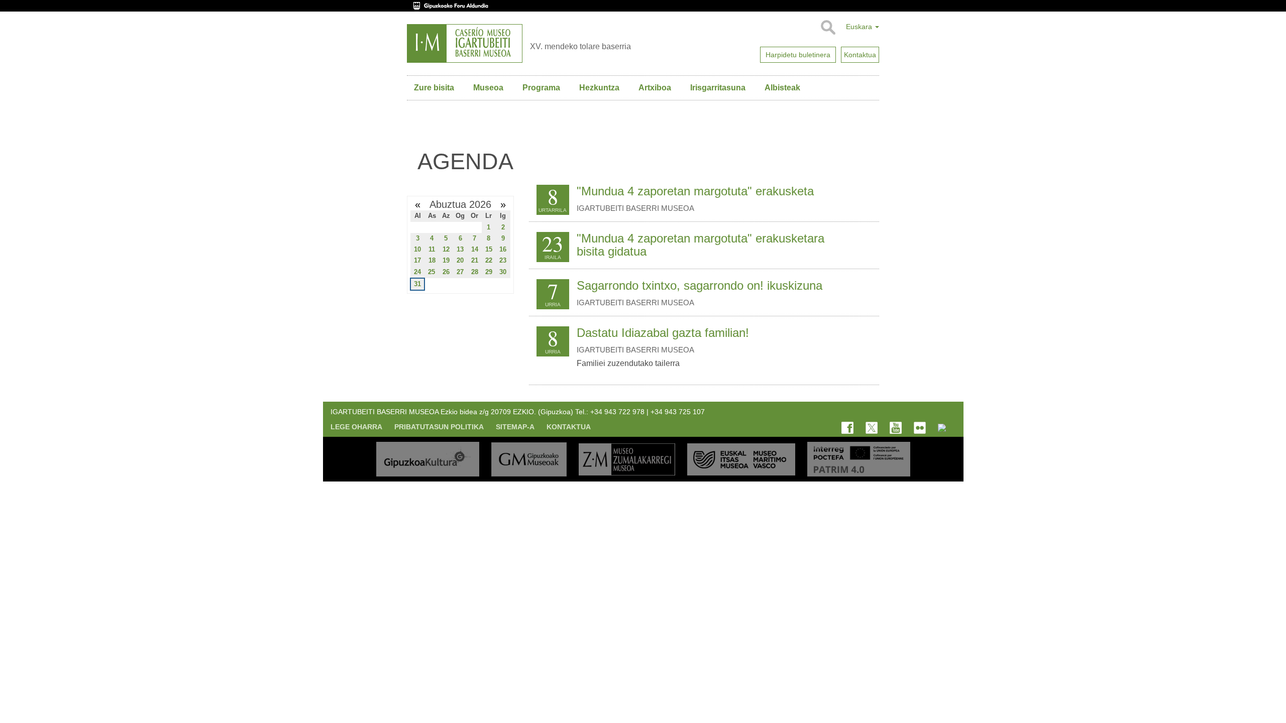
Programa (541, 87)
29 (488, 272)
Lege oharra (356, 427)
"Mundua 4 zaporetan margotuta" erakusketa (695, 191)
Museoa (488, 87)
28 (474, 272)
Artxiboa (654, 87)
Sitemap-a (515, 427)
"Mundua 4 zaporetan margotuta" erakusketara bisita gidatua (700, 244)
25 (431, 272)
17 (417, 260)
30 (502, 272)
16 (502, 249)
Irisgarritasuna (717, 87)
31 (417, 284)
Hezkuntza (599, 87)
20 (460, 260)
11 (431, 249)
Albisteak (782, 87)
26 (446, 272)
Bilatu (827, 27)
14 (474, 249)
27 (460, 272)
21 (474, 260)
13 (460, 249)
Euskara (860, 27)
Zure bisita (434, 87)
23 (502, 260)
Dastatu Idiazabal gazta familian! (663, 332)
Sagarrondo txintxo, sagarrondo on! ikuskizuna (699, 285)
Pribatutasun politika (439, 427)
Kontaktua (569, 427)
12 (446, 249)
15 (488, 249)
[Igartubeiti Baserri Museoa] (464, 43)
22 (488, 260)
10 (417, 249)
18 (432, 260)
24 (417, 272)
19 (446, 260)
